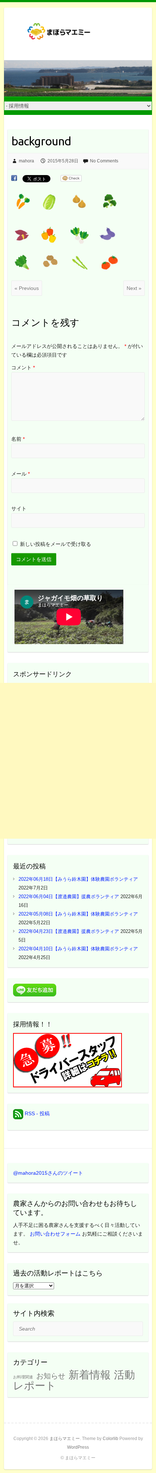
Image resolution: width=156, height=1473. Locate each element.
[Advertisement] (78, 761)
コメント (23, 367)
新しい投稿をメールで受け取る (55, 544)
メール (20, 474)
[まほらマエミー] (62, 34)
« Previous (27, 288)
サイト (18, 508)
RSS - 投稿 (36, 1113)
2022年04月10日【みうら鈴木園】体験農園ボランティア (78, 948)
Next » (134, 288)
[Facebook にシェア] (14, 178)
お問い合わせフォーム (55, 1234)
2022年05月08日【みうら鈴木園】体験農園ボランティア (78, 914)
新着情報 (90, 1375)
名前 (18, 439)
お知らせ (50, 1376)
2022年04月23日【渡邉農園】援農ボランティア (69, 931)
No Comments (104, 160)
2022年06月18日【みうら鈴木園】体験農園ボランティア (78, 879)
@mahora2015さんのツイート (48, 1173)
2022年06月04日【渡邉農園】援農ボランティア (69, 896)
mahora (26, 160)
